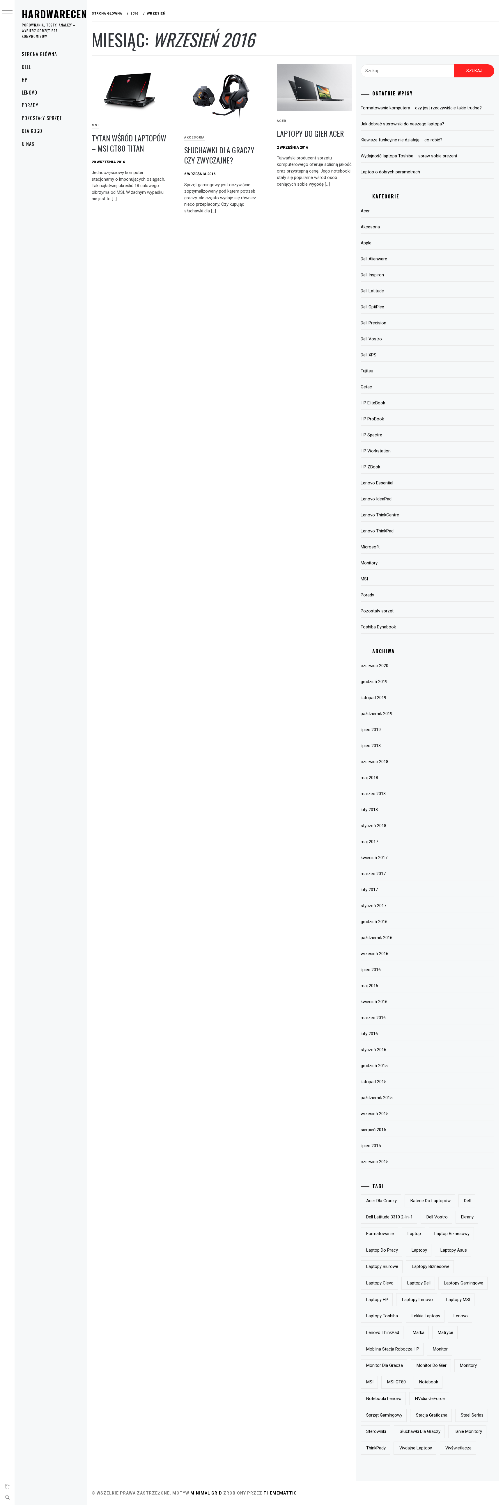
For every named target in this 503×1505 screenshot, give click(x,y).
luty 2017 (369, 889)
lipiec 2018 (371, 745)
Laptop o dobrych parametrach (390, 172)
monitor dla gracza (384, 1365)
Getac (366, 387)
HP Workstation (376, 451)
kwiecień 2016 (374, 1001)
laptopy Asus (453, 1250)
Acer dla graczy (381, 1200)
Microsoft (370, 547)
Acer (281, 121)
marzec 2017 (373, 873)
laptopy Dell (419, 1283)
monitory (468, 1365)
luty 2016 (369, 1033)
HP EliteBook (373, 403)
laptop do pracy (382, 1250)
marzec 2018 (373, 793)
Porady (30, 105)
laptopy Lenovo (417, 1299)
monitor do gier (432, 1365)
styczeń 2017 (373, 905)
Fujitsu (367, 371)
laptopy (419, 1250)
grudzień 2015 (374, 1065)
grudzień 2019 (374, 681)
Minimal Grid (206, 1493)
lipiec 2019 (371, 729)
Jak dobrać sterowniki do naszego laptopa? (402, 124)
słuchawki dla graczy (420, 1431)
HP (24, 79)
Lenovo (29, 92)
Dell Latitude (372, 291)
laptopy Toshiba (382, 1316)
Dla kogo (32, 130)
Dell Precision (373, 323)
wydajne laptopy (415, 1448)
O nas (28, 143)
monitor (440, 1349)
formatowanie (380, 1233)
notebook (428, 1382)
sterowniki (376, 1431)
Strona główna (39, 54)
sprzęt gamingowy (384, 1415)
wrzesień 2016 (374, 953)
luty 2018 (369, 809)
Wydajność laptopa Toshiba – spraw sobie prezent (409, 156)
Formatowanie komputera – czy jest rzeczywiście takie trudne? (421, 108)
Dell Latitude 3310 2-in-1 (389, 1217)
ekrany (467, 1217)
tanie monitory (468, 1431)
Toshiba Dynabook (378, 627)
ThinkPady (376, 1448)
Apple (366, 243)
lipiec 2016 (371, 969)
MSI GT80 (396, 1382)
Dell (26, 66)
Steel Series (472, 1415)
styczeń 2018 (373, 825)
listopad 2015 (373, 1081)
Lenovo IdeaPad (376, 499)
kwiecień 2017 (374, 857)
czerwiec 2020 (374, 665)
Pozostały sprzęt (42, 118)
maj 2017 (369, 841)
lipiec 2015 (371, 1145)
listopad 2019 (373, 697)
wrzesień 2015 (374, 1113)
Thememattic (280, 1493)
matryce (445, 1332)
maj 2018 (369, 777)
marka (418, 1332)
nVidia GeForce (430, 1398)
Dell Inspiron (372, 275)
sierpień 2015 (373, 1129)
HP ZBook (370, 467)
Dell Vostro (371, 339)
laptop (414, 1233)
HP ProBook (372, 419)
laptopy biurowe (382, 1266)
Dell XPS (368, 355)
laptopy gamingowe (463, 1283)
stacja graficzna (431, 1415)
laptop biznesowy (452, 1233)
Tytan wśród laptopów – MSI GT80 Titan (129, 143)
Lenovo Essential (377, 483)
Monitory (369, 563)
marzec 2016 (373, 1017)
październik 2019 (376, 713)
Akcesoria (194, 137)
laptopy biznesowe (430, 1266)
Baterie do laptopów (430, 1200)
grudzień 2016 (374, 921)
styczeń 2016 (373, 1049)
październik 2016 (376, 937)
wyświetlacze (458, 1448)
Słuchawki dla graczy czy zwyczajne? (219, 155)
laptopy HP (377, 1299)
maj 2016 (369, 985)
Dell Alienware (374, 259)
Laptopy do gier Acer (312, 133)
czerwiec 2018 (374, 761)
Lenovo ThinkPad (377, 531)
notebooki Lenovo (383, 1398)
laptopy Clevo (380, 1283)
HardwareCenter (62, 13)
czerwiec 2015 (374, 1161)
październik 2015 (376, 1097)
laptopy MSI (458, 1299)
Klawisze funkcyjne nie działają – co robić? (401, 140)
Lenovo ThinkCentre (380, 515)
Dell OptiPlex (372, 307)
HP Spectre (371, 435)
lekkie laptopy (426, 1316)
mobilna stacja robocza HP (392, 1349)
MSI (95, 125)
